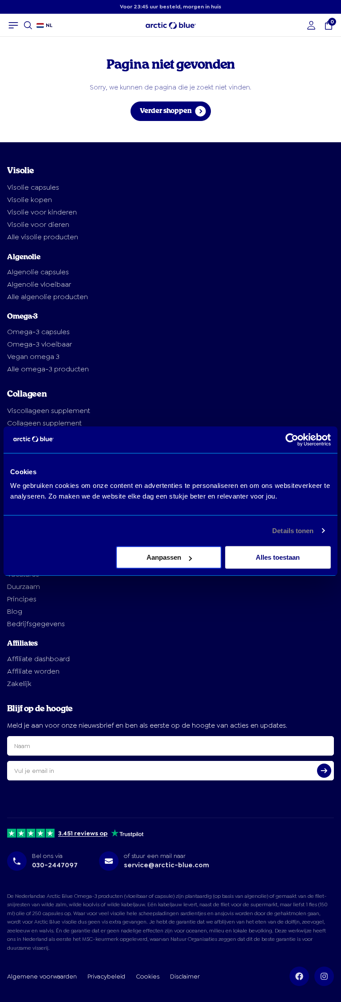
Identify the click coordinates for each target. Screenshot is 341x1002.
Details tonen (292, 530)
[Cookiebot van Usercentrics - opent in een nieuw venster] (292, 439)
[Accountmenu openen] (311, 25)
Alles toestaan (278, 557)
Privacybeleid (106, 976)
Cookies (147, 976)
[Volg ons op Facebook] (299, 976)
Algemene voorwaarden (42, 976)
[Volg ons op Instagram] (324, 976)
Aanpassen (164, 557)
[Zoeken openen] (28, 25)
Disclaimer (185, 976)
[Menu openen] (13, 25)
